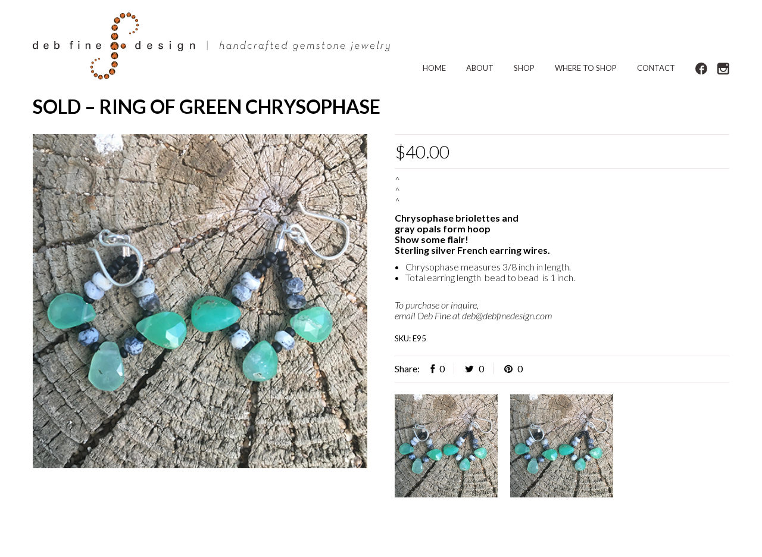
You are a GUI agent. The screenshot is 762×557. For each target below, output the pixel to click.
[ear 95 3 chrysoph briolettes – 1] (200, 301)
